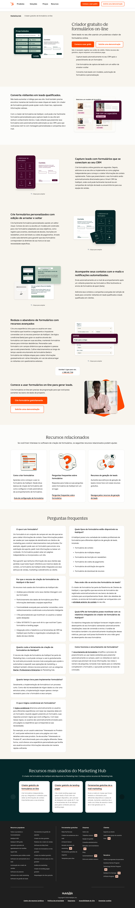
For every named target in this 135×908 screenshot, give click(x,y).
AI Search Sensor (67, 842)
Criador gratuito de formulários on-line (30, 787)
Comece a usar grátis (90, 4)
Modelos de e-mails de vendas (43, 842)
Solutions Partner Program (111, 863)
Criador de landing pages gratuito (42, 870)
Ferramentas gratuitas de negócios (69, 853)
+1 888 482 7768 (67, 372)
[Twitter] (67, 887)
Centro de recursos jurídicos (34, 901)
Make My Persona (67, 832)
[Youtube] (61, 887)
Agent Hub (14, 852)
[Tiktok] (85, 887)
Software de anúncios (17, 872)
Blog (84, 852)
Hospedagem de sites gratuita (43, 875)
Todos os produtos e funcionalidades (17, 833)
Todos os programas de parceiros (113, 859)
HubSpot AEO (15, 838)
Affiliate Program (110, 876)
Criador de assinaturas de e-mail (70, 837)
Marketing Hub (16, 16)
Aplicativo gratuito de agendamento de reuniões (18, 847)
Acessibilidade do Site (87, 901)
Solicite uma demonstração (113, 4)
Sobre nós (86, 832)
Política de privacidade (56, 901)
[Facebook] (49, 887)
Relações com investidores (91, 847)
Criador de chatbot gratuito (42, 855)
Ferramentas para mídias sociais (20, 855)
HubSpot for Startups (111, 873)
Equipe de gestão (88, 839)
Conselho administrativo (90, 842)
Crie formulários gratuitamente (29, 400)
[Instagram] (55, 887)
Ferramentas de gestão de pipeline (42, 833)
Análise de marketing (40, 865)
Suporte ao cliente (109, 832)
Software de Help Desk (41, 845)
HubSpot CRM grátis (17, 842)
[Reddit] (79, 887)
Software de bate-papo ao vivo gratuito (43, 860)
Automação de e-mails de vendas (18, 867)
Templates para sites (68, 858)
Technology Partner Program (112, 868)
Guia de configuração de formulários (29, 498)
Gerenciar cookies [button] (105, 901)
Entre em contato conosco (90, 859)
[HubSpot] (12, 4)
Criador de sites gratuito (41, 838)
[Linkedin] (73, 887)
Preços (45, 4)
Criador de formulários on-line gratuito (43, 850)
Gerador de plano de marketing (68, 847)
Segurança (71, 901)
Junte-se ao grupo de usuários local (112, 837)
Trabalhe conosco (90, 835)
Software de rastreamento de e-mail (20, 860)
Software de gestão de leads (19, 878)
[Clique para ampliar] (96, 114)
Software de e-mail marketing (20, 875)
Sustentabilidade (90, 856)
